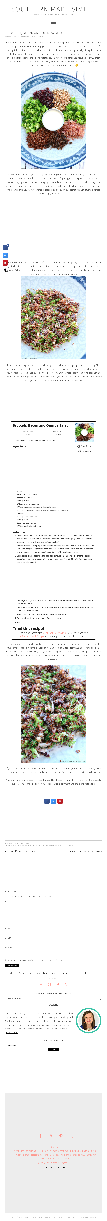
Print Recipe (86, 446)
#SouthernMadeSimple (32, 636)
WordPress (94, 1217)
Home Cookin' (25, 843)
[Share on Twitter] (53, 803)
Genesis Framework (71, 1217)
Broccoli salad (54, 845)
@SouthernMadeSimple (55, 632)
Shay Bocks (45, 1217)
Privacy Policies (55, 1167)
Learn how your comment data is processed (64, 973)
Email (8, 938)
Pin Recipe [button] (86, 451)
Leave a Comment (37, 36)
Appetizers (17, 843)
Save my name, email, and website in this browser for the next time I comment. (37, 960)
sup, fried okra (14, 61)
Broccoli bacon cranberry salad (25, 845)
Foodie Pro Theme (31, 1217)
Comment (9, 901)
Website (8, 947)
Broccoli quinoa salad (43, 845)
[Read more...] (12, 1032)
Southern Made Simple (53, 8)
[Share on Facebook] (47, 803)
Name (8, 928)
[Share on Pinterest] (60, 803)
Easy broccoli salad (66, 845)
